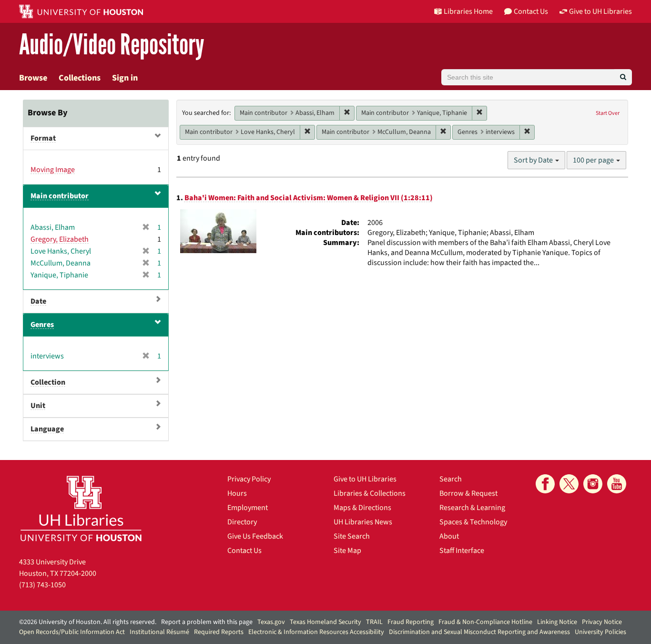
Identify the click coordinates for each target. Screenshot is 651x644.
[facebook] (545, 483)
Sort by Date (534, 160)
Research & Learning (472, 507)
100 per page (594, 160)
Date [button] (38, 301)
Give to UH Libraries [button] (600, 11)
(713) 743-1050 (42, 585)
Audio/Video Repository (111, 45)
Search (450, 479)
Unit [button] (38, 405)
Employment (247, 507)
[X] (569, 483)
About (449, 536)
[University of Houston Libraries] (81, 508)
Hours (237, 493)
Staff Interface (461, 550)
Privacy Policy (249, 479)
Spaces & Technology (473, 522)
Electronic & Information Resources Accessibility (316, 632)
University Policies (600, 632)
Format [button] (43, 138)
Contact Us (244, 550)
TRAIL (374, 622)
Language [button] (47, 429)
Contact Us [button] (531, 11)
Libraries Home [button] (468, 11)
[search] (623, 77)
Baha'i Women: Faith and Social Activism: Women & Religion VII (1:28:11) (308, 198)
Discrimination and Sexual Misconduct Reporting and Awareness (479, 632)
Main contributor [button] (60, 196)
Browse (33, 78)
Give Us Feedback (255, 536)
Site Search (352, 536)
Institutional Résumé (159, 632)
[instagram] (592, 483)
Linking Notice (557, 622)
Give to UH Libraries (365, 479)
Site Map (347, 550)
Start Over (608, 113)
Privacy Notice (602, 622)
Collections (80, 78)
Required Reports (219, 632)
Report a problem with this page (207, 622)
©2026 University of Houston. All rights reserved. (87, 622)
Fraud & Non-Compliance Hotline (485, 622)
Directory (242, 522)
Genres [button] (42, 324)
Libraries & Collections (370, 493)
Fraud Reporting (410, 622)
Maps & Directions (362, 507)
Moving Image (53, 169)
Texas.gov (271, 622)
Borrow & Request (468, 493)
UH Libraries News (363, 522)
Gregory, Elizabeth (60, 239)
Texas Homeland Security (325, 622)
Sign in (125, 78)
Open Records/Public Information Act (72, 632)
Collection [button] (48, 382)
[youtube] (616, 483)
